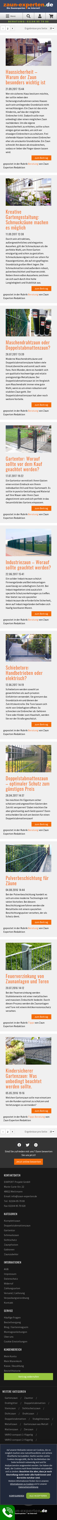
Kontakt (8, 1302)
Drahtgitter (11, 1403)
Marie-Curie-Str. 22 (14, 1186)
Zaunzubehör (11, 1254)
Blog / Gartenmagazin (16, 1327)
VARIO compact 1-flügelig (19, 1434)
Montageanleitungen (15, 1331)
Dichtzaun (10, 1413)
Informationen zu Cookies (22, 1484)
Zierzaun (28, 1429)
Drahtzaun (28, 1413)
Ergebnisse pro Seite (36, 28)
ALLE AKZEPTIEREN (38, 1495)
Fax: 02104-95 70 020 (14, 1205)
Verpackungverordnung (16, 1297)
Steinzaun (10, 1408)
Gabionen (9, 1249)
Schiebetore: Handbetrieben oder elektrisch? (24, 673)
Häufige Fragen (12, 1317)
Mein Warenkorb (13, 1361)
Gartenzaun (11, 1397)
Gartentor (9, 1230)
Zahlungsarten (12, 1288)
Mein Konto (10, 1356)
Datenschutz (11, 1278)
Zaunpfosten (11, 1244)
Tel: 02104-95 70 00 (14, 1201)
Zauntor (28, 1397)
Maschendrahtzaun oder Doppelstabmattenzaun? (28, 345)
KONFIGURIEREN (16, 1495)
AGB (6, 1269)
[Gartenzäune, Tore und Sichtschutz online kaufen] (28, 5)
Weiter (12, 28)
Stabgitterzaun (41, 1418)
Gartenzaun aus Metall (36, 1424)
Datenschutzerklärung (28, 1487)
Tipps (31, 1022)
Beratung (33, 163)
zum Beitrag (41, 157)
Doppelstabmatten (34, 1403)
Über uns (8, 1336)
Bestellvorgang (12, 1322)
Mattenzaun (11, 1429)
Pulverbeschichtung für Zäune (27, 880)
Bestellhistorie (12, 1370)
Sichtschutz (10, 1239)
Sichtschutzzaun (31, 1408)
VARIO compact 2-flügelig (19, 1439)
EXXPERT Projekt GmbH (17, 1181)
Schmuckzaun (11, 1235)
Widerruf (8, 1283)
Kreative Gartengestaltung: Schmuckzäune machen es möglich (27, 219)
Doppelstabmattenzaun (17, 1225)
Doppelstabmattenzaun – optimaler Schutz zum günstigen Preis (28, 783)
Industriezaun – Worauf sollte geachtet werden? (28, 564)
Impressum (10, 1273)
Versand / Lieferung (14, 1293)
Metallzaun (11, 1424)
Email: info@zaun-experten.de (20, 1196)
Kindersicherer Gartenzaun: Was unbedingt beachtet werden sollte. (24, 1078)
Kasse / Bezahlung (14, 1365)
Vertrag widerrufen (28, 1376)
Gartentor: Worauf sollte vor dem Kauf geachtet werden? (24, 464)
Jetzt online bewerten (28, 1161)
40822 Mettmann (13, 1191)
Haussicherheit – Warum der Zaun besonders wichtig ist (25, 77)
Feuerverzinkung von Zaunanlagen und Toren (27, 978)
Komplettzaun (12, 1220)
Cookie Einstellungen (15, 1341)
